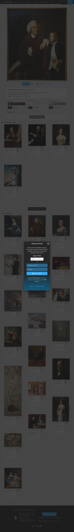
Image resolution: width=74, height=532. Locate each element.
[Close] (48, 244)
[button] (37, 259)
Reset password (40, 286)
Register (32, 286)
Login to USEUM (37, 273)
